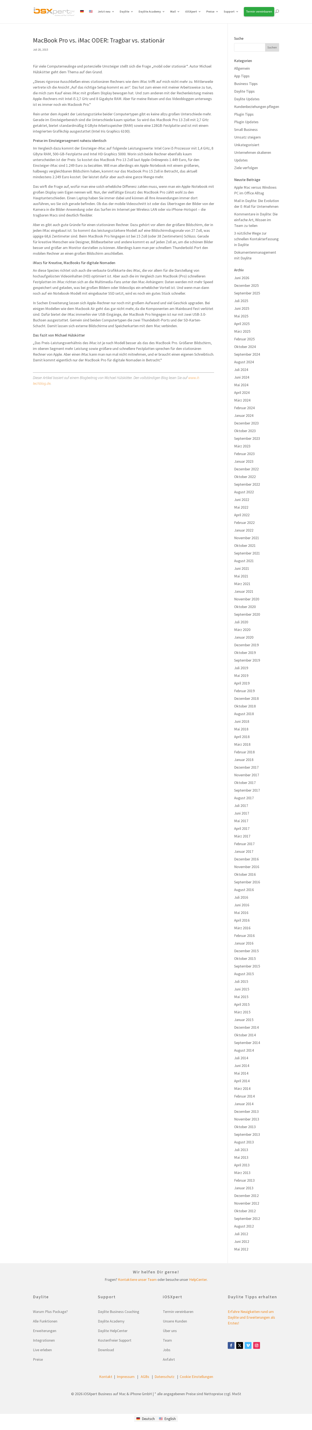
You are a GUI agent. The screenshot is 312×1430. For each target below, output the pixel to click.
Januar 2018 (243, 759)
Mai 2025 (241, 316)
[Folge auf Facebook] (231, 1345)
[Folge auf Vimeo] (248, 1345)
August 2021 (244, 560)
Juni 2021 (241, 568)
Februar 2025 (244, 339)
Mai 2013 (241, 1157)
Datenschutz (164, 1376)
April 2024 (242, 392)
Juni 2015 (241, 989)
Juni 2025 (241, 308)
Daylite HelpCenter (113, 1330)
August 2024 (244, 361)
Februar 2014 (244, 1096)
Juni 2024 (241, 377)
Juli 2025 (241, 300)
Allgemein (242, 68)
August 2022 (244, 491)
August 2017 (244, 797)
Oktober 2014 (245, 1035)
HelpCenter (198, 1279)
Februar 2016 (244, 935)
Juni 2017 (241, 813)
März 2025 (242, 331)
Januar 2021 (243, 591)
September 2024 (247, 354)
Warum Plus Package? (50, 1311)
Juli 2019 (241, 667)
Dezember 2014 (246, 1027)
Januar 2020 (243, 637)
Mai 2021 (241, 576)
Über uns (170, 1330)
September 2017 (247, 790)
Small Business (246, 129)
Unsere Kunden (175, 1321)
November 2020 (246, 599)
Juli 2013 (241, 1149)
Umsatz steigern (247, 137)
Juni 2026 (241, 277)
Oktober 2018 (245, 706)
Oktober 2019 (245, 652)
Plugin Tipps (244, 114)
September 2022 (247, 484)
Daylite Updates (247, 98)
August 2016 (244, 889)
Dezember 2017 (246, 767)
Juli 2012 (241, 1233)
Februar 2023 (244, 453)
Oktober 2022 (245, 476)
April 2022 (242, 514)
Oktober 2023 (245, 430)
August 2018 (244, 713)
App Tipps (242, 76)
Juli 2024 (241, 369)
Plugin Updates (246, 121)
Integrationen (44, 1340)
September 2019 (247, 660)
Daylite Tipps (244, 91)
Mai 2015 (241, 996)
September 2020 (247, 614)
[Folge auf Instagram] (256, 1345)
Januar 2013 (243, 1187)
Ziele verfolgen (246, 167)
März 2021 (242, 583)
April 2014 (242, 1080)
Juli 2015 (241, 981)
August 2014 (244, 1050)
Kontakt (105, 1376)
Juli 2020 (241, 622)
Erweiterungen (44, 1330)
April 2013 (242, 1165)
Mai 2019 (241, 675)
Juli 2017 (241, 805)
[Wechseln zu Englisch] (91, 16)
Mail (173, 11)
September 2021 (247, 553)
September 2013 (247, 1134)
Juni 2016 (241, 904)
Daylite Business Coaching (118, 1311)
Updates (241, 160)
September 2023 (247, 438)
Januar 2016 (243, 943)
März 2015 (242, 1012)
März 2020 (242, 629)
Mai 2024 (241, 384)
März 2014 (242, 1088)
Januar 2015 (243, 1019)
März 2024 (242, 400)
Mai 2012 (241, 1249)
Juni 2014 (241, 1065)
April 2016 (242, 920)
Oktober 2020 (245, 606)
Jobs (166, 1349)
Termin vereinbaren (178, 1311)
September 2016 (247, 882)
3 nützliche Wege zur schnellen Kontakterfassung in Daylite (256, 239)
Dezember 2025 (246, 285)
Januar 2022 (243, 530)
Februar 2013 (244, 1180)
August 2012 (244, 1226)
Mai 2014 (241, 1073)
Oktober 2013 (245, 1126)
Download (106, 1349)
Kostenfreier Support (114, 1340)
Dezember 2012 (246, 1195)
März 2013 (242, 1172)
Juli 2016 (241, 897)
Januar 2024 (243, 415)
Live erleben (42, 1349)
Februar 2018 (244, 752)
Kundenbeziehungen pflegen (256, 106)
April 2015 (242, 1004)
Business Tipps (246, 83)
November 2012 (246, 1203)
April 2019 (242, 683)
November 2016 (246, 866)
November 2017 (246, 774)
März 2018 (242, 744)
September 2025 (247, 293)
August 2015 (244, 973)
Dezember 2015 (246, 950)
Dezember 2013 (246, 1111)
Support (229, 11)
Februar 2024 (244, 407)
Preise (38, 1359)
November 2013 (246, 1119)
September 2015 (247, 966)
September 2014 (247, 1042)
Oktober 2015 (245, 958)
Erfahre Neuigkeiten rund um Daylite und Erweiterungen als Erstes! (251, 1317)
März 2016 (242, 927)
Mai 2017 (241, 820)
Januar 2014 (243, 1103)
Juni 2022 (241, 499)
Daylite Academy (150, 11)
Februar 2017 (244, 843)
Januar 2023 (243, 461)
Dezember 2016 (246, 859)
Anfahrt (169, 1359)
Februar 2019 (244, 690)
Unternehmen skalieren (252, 152)
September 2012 (247, 1218)
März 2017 (242, 836)
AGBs (145, 1376)
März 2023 (242, 446)
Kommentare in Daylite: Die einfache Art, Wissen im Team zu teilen (256, 220)
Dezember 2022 (246, 469)
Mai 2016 (241, 912)
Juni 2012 (241, 1241)
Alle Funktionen (45, 1321)
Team (167, 1340)
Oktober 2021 (245, 545)
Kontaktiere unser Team (137, 1279)
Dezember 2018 (246, 698)
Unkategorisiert (246, 144)
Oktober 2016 (245, 874)
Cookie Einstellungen (196, 1376)
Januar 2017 (243, 851)
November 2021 (246, 537)
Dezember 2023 (246, 423)
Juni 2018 (241, 721)
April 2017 (242, 828)
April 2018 (242, 736)
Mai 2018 (241, 729)
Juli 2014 (241, 1057)
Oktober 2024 (245, 346)
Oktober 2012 (245, 1210)
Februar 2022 (244, 522)
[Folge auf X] (239, 1345)
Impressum (126, 1376)
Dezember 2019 (246, 644)
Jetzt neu (104, 11)
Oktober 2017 (245, 782)
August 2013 (244, 1142)
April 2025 (242, 323)
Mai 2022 (241, 507)
